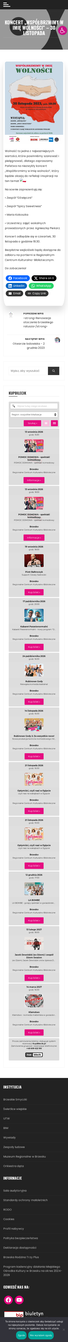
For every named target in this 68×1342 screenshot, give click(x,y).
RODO (7, 1210)
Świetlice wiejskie (15, 1109)
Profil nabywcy (13, 1229)
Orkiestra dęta (13, 1166)
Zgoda (21, 1335)
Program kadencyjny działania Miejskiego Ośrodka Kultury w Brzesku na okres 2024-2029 (32, 1271)
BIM (5, 1128)
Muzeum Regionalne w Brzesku (24, 1157)
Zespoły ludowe (14, 1147)
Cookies (8, 1219)
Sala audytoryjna (15, 1191)
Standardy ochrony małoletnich (25, 1200)
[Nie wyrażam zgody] (63, 1329)
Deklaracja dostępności (19, 1248)
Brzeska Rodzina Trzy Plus (21, 1257)
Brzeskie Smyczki (15, 1100)
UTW (6, 1119)
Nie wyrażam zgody (41, 1335)
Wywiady (9, 1138)
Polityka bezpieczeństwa (20, 1238)
